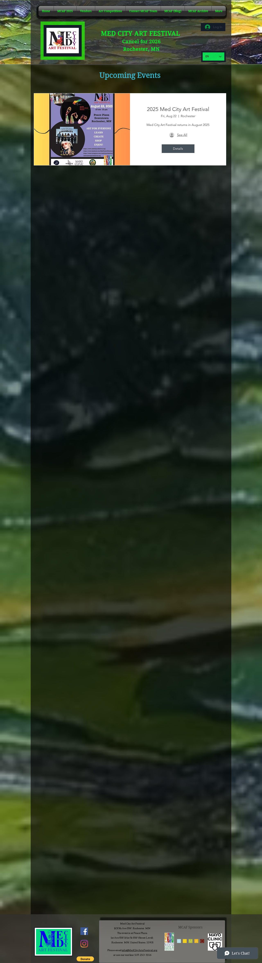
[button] (198, 11)
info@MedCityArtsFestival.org (139, 950)
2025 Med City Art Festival (178, 109)
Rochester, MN (141, 49)
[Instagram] (84, 943)
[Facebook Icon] (84, 931)
